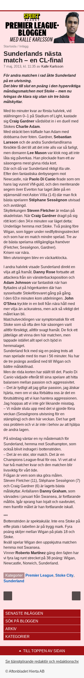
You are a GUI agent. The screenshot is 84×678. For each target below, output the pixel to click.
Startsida (10, 46)
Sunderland (14, 581)
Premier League (39, 575)
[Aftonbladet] (21, 5)
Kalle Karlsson (52, 66)
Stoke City (64, 575)
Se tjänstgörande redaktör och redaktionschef (42, 661)
